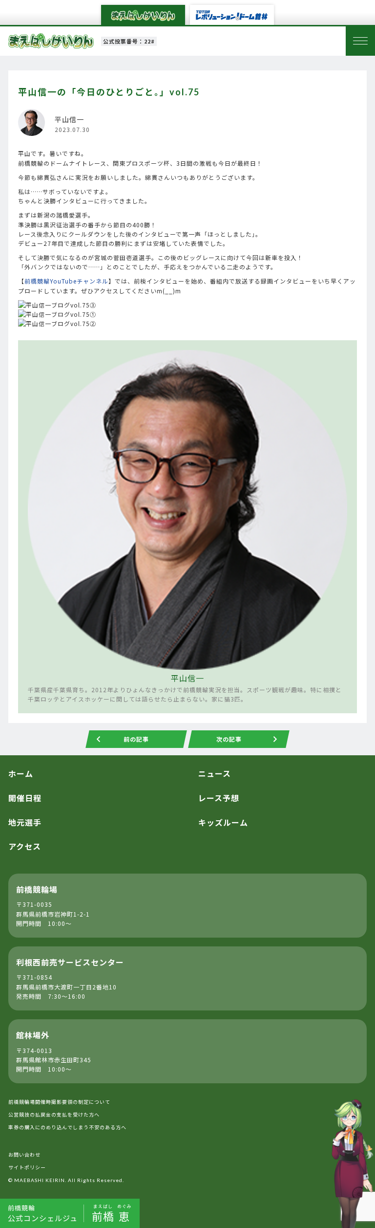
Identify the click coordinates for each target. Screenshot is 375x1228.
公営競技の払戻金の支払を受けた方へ (54, 1114)
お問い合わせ (24, 1154)
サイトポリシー (27, 1167)
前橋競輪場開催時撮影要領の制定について (59, 1101)
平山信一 (187, 678)
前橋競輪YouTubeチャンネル (66, 281)
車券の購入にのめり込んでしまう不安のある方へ (67, 1127)
